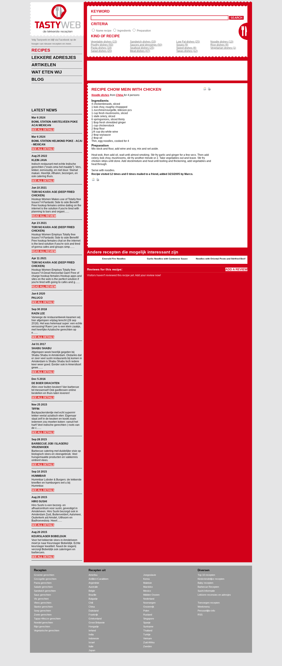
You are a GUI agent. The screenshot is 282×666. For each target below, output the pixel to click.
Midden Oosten (151, 594)
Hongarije (94, 626)
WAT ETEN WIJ (47, 72)
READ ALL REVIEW (44, 216)
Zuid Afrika (148, 642)
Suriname (148, 626)
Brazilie (92, 594)
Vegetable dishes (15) (104, 41)
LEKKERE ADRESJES (54, 57)
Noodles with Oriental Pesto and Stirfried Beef (220, 258)
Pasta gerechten (43, 583)
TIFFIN (35, 408)
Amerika (93, 575)
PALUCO (37, 297)
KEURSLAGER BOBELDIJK (49, 536)
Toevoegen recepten (209, 602)
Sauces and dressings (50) (146, 44)
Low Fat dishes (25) (188, 41)
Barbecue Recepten (208, 586)
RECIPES (41, 50)
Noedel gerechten (43, 622)
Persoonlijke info (206, 610)
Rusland (147, 614)
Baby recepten (205, 583)
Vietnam (147, 638)
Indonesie (94, 638)
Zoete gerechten (43, 614)
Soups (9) (182, 44)
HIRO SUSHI (39, 501)
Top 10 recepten (206, 575)
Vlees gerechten (42, 602)
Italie (91, 646)
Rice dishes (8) (219, 44)
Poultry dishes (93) (102, 44)
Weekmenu (204, 606)
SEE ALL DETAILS (43, 129)
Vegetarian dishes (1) (223, 47)
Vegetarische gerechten (46, 630)
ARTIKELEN (44, 64)
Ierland (92, 630)
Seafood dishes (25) (142, 47)
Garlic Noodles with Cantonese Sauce (167, 258)
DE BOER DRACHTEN (45, 383)
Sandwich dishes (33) (143, 41)
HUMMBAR (39, 475)
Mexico (147, 590)
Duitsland (93, 610)
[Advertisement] (54, 96)
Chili (91, 602)
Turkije (146, 634)
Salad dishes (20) (101, 51)
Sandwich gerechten (45, 590)
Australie (93, 586)
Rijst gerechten (42, 626)
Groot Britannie (97, 622)
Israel (92, 642)
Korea (146, 579)
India (91, 634)
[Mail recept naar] (205, 89)
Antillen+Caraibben (98, 579)
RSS (200, 614)
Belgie (92, 590)
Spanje (146, 622)
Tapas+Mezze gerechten (47, 618)
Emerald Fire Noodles (114, 258)
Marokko (148, 586)
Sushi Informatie (206, 590)
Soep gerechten (42, 610)
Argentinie (94, 583)
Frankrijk (93, 614)
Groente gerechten (44, 575)
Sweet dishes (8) (186, 47)
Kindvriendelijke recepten (211, 579)
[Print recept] (209, 89)
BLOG (38, 79)
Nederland (148, 598)
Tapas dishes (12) (187, 51)
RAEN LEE (38, 313)
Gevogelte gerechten (45, 579)
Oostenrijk (148, 606)
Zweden (147, 646)
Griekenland (95, 618)
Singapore (148, 618)
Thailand (147, 630)
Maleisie (147, 583)
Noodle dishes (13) (221, 41)
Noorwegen (149, 602)
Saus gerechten (42, 594)
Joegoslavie (149, 575)
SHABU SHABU (42, 348)
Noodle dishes (100, 95)
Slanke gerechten (43, 606)
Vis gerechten (41, 598)
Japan (92, 650)
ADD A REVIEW (236, 269)
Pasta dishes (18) (101, 47)
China (119, 95)
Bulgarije (93, 598)
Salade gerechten (43, 586)
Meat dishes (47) (140, 51)
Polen (146, 610)
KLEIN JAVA (39, 160)
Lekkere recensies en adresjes (214, 594)
